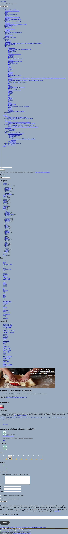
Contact (4, 146)
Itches (25, 80)
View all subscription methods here (42, 172)
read (7, 356)
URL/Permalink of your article (9, 514)
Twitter (5, 307)
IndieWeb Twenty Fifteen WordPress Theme (17, 117)
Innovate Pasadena (5, 280)
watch (7, 364)
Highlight (7, 231)
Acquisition (7, 218)
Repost (6, 246)
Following (12, 16)
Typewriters (5, 254)
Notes (14, 89)
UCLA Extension (11, 129)
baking (45, 417)
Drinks (10, 65)
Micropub (5, 286)
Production (7, 191)
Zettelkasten (5, 318)
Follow (6, 230)
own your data (5, 290)
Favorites (10, 72)
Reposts (10, 101)
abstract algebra (37, 417)
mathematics (50, 417)
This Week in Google (6, 304)
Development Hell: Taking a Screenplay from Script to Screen (21, 125)
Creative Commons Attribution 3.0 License (22, 533)
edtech (4, 271)
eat (5, 337)
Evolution (7, 213)
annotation (7, 325)
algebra (42, 417)
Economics (5, 183)
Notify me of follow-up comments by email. (13, 495)
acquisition (7, 324)
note (7, 350)
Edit (6, 225)
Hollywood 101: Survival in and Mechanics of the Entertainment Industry (23, 126)
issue (5, 342)
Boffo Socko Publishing (10, 144)
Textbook (7, 131)
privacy (4, 295)
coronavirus (5, 265)
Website (1, 491)
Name (1, 486)
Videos (18, 106)
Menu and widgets (4, 6)
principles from (19, 529)
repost (5, 360)
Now (11, 14)
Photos (10, 91)
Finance (7, 190)
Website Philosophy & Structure (12, 9)
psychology (4, 296)
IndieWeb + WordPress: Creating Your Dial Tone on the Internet (21, 123)
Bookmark (7, 220)
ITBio (4, 281)
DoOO (4, 270)
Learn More (57, 511)
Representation (8, 194)
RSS (4, 300)
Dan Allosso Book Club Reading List (13, 143)
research (4, 298)
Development (8, 188)
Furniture (5, 196)
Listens (16, 87)
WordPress (5, 255)
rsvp (6, 361)
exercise (5, 338)
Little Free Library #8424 (10, 37)
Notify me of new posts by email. (10, 498)
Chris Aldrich (3, 1)
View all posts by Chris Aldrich (20, 415)
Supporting (16, 23)
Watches (16, 111)
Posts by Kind (8, 46)
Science (4, 209)
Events (6, 226)
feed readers (5, 274)
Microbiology (8, 215)
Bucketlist (7, 27)
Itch (6, 234)
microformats (5, 285)
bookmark (8, 330)
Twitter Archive (8, 113)
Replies (10, 99)
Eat (6, 224)
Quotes (10, 94)
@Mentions (13, 21)
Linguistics (5, 200)
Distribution (7, 189)
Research (5, 114)
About (4, 8)
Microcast (8, 45)
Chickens (13, 63)
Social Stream (8, 112)
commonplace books (7, 264)
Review (4, 208)
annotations (5, 260)
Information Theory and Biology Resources (14, 132)
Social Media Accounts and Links (12, 11)
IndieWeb (7, 116)
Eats (9, 68)
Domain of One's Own (7, 269)
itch (4, 343)
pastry (55, 417)
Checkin (7, 221)
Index (6, 12)
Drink (6, 222)
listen (6, 348)
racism (4, 297)
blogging (4, 262)
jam (4, 344)
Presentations (8, 120)
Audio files (11, 56)
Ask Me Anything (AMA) (10, 25)
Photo (6, 240)
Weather (7, 250)
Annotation (7, 219)
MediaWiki (9, 34)
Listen (6, 238)
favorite (4, 339)
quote (5, 354)
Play (6, 242)
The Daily (5, 303)
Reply (6, 245)
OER (3, 289)
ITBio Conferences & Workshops (15, 134)
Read (6, 244)
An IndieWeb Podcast (10, 44)
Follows (14, 75)
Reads (10, 96)
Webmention (6, 314)
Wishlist (10, 108)
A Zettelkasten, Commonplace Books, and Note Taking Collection (19, 118)
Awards (7, 187)
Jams (17, 82)
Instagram (7, 232)
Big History (7, 211)
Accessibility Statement (10, 28)
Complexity (7, 212)
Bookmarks (15, 58)
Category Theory (11, 130)
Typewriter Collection (9, 119)
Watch (6, 249)
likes (9, 84)
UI (3, 308)
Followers (13, 19)
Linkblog (23, 42)
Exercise (10, 70)
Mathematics (8, 128)
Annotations (12, 51)
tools (4, 306)
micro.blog (5, 284)
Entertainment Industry (7, 185)
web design (4, 311)
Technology (5, 252)
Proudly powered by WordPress (7, 529)
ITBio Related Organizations (14, 135)
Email (1, 488)
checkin (8, 332)
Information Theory (9, 214)
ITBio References (11, 141)
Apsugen (7, 36)
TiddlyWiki (13, 32)
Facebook (5, 273)
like (6, 346)
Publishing (7, 193)
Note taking (5, 206)
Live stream (7, 239)
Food (4, 195)
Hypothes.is (5, 277)
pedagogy (4, 291)
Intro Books (13, 140)
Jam (6, 236)
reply (6, 358)
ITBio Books (10, 137)
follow (6, 341)
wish (4, 366)
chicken (5, 334)
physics (4, 292)
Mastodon (4, 283)
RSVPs (12, 103)
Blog (4, 38)
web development (6, 312)
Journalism (5, 199)
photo (6, 352)
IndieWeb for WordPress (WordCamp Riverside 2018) (19, 122)
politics (4, 293)
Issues (37, 77)
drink (5, 335)
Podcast (4, 207)
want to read (5, 310)
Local (4, 201)
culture (4, 267)
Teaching (7, 124)
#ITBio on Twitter (12, 142)
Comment (2, 484)
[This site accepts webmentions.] (12, 531)
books (4, 263)
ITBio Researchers (12, 136)
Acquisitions (19, 48)
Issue (6, 233)
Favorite (7, 228)
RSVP (6, 248)
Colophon (7, 30)
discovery (4, 268)
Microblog (8, 40)
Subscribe (7, 39)
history (4, 276)
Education (5, 184)
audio (5, 328)
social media (7, 302)
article (7, 327)
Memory (4, 203)
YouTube (5, 317)
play (4, 353)
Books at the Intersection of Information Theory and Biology (23, 138)
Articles (14, 53)
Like (6, 237)
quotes (4, 419)
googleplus (5, 424)
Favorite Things (8, 26)
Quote (1, 417)
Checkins (15, 60)
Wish (6, 251)
